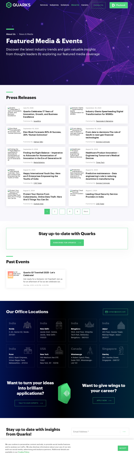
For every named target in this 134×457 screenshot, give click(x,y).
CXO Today (38, 183)
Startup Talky (38, 142)
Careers (84, 5)
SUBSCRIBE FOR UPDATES (65, 242)
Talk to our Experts (28, 403)
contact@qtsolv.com (117, 312)
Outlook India (38, 204)
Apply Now (102, 400)
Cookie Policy (23, 452)
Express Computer (103, 142)
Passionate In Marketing (104, 121)
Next (86, 211)
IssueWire (37, 121)
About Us (10, 34)
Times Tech (100, 162)
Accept (122, 448)
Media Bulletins (39, 162)
